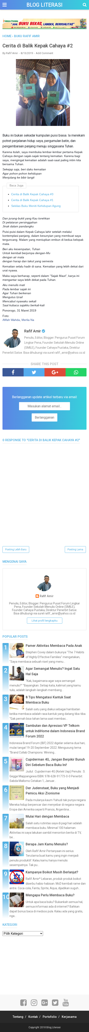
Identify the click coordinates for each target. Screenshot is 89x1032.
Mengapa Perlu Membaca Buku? (50, 895)
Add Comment (44, 53)
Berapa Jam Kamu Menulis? (47, 844)
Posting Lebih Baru (15, 549)
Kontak (33, 1016)
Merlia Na (28, 320)
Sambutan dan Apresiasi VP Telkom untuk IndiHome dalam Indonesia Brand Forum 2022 (55, 731)
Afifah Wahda (11, 320)
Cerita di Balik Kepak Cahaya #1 (32, 200)
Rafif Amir (47, 596)
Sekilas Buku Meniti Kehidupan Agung (36, 206)
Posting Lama (75, 549)
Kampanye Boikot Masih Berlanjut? (52, 872)
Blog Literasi (44, 5)
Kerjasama (69, 1016)
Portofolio (50, 1016)
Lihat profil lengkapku (45, 620)
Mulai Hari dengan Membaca (47, 816)
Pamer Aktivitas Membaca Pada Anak (54, 646)
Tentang (18, 1016)
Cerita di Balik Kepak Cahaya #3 (32, 194)
